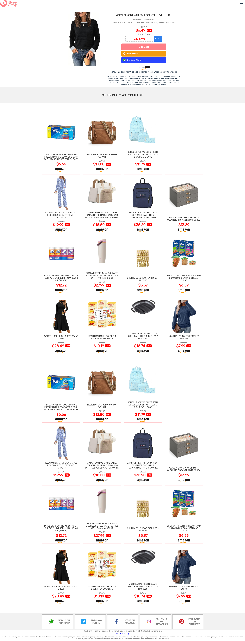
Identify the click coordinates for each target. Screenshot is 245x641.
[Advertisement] (184, 139)
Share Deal (130, 54)
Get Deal (143, 46)
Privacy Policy (122, 633)
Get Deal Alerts (134, 60)
